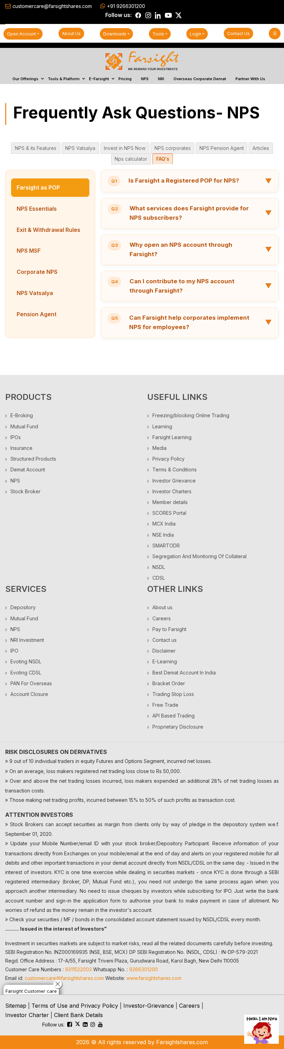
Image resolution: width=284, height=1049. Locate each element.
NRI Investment (27, 640)
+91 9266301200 (126, 6)
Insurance (21, 448)
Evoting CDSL (25, 672)
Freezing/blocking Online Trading (190, 415)
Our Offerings (25, 78)
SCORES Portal (169, 513)
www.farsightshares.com (153, 978)
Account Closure (29, 694)
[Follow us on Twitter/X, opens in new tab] (178, 15)
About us (71, 33)
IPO (14, 651)
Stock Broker (25, 491)
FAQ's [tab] (162, 159)
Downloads (114, 33)
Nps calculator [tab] (131, 159)
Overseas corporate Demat (200, 78)
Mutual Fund (24, 426)
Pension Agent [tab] (36, 314)
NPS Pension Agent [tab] (221, 148)
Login (195, 33)
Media (159, 448)
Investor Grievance (174, 481)
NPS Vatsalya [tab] (80, 148)
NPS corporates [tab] (172, 148)
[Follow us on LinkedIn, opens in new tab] (158, 15)
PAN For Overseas (31, 683)
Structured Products (33, 459)
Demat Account (27, 469)
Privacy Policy (168, 459)
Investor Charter (27, 1015)
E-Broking (21, 415)
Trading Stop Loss (173, 694)
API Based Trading (173, 716)
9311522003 (78, 969)
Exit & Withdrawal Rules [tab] (48, 229)
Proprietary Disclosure (177, 727)
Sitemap (15, 1005)
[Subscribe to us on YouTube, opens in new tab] (168, 15)
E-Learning (164, 661)
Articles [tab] (260, 148)
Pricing (125, 78)
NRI (161, 78)
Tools (158, 33)
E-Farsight (99, 78)
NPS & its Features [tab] (35, 148)
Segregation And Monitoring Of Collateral (199, 556)
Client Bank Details (78, 1015)
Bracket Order (168, 683)
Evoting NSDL (25, 661)
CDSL (158, 578)
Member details (170, 502)
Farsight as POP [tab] (38, 187)
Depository (23, 607)
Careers (161, 618)
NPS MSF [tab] (29, 250)
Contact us (238, 33)
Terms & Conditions (174, 469)
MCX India (164, 524)
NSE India (163, 535)
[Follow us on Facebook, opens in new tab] (138, 15)
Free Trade (165, 705)
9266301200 (143, 969)
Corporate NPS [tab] (37, 271)
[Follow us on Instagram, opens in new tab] (148, 15)
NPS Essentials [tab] (37, 208)
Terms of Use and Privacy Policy (75, 1005)
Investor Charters (172, 491)
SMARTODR (166, 545)
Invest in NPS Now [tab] (124, 148)
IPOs (15, 437)
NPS (145, 78)
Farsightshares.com (182, 1042)
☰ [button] (275, 33)
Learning (162, 426)
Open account (21, 33)
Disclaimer (164, 651)
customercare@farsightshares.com (52, 6)
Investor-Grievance (148, 1005)
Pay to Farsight (169, 629)
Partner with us (250, 78)
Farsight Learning (172, 437)
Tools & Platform (64, 78)
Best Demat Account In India (184, 672)
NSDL (158, 567)
